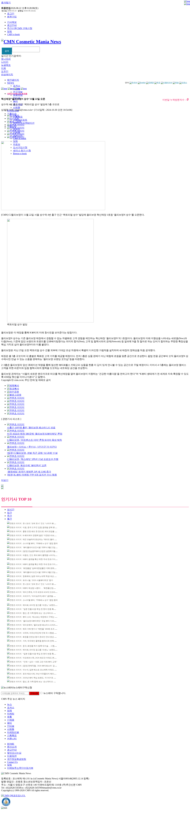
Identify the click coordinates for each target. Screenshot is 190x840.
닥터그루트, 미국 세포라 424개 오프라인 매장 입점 (44, 592)
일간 (9, 512)
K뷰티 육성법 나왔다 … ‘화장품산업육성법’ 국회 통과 (45, 588)
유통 (9, 717)
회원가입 (12, 16)
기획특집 (12, 735)
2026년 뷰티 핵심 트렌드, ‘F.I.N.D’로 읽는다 (41, 678)
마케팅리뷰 (13, 732)
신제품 (10, 720)
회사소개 (12, 746)
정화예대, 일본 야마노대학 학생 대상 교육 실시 (42, 576)
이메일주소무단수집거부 (20, 768)
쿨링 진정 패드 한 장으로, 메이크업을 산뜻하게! (43, 531)
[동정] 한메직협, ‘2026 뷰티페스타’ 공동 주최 (42, 666)
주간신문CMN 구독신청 (19, 28)
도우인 (4, 71)
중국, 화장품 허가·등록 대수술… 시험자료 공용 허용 (45, 646)
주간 (9, 515)
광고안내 (12, 25)
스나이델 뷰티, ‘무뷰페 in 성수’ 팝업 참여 (40, 543)
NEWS (10, 83)
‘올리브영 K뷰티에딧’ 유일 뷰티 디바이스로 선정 (43, 621)
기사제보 (12, 22)
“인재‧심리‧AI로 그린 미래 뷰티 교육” (40, 662)
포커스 (16, 85)
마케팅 (10, 713)
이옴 (3, 68)
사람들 (16, 107)
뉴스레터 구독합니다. (54, 693)
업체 (9, 710)
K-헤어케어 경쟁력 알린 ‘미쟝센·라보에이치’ (42, 535)
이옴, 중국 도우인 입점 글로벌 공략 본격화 (41, 527)
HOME (10, 744)
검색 (7, 51)
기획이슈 (12, 113)
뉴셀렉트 (6, 65)
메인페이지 (13, 80)
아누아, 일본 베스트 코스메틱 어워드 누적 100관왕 (44, 670)
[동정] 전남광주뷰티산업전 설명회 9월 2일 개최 (43, 551)
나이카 (4, 62)
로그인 (10, 13)
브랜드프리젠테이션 (23, 123)
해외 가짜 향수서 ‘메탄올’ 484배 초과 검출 (41, 629)
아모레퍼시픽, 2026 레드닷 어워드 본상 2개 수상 (43, 658)
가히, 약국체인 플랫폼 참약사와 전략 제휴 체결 (42, 641)
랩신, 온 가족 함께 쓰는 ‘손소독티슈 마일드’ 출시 (43, 613)
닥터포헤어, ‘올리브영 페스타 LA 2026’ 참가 (41, 625)
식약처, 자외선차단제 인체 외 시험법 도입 (40, 633)
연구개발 (18, 92)
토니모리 (6, 59)
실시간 (10, 509)
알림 (9, 31)
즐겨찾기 (6, 2)
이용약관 (12, 756)
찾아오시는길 (14, 753)
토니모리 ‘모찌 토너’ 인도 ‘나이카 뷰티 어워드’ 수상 (45, 523)
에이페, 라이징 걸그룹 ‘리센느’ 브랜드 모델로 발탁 (44, 605)
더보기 (4, 480)
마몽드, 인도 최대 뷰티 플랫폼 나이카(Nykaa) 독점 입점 (46, 555)
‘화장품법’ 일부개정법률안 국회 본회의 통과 (41, 568)
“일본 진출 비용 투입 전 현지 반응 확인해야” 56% (44, 609)
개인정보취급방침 (16, 759)
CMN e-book (13, 34)
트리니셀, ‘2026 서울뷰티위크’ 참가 (38, 580)
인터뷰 (10, 726)
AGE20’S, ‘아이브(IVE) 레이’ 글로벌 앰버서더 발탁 (44, 596)
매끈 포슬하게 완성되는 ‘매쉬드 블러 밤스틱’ (42, 539)
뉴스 (9, 704)
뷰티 (15, 101)
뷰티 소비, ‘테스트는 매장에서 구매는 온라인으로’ (44, 617)
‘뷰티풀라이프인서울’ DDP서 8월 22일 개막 (41, 547)
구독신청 (34, 693)
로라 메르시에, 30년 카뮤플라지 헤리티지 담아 (42, 674)
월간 (9, 519)
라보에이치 (7, 74)
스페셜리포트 (20, 120)
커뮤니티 (12, 738)
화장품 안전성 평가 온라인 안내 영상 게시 (40, 637)
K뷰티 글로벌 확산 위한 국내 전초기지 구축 (41, 559)
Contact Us (12, 762)
